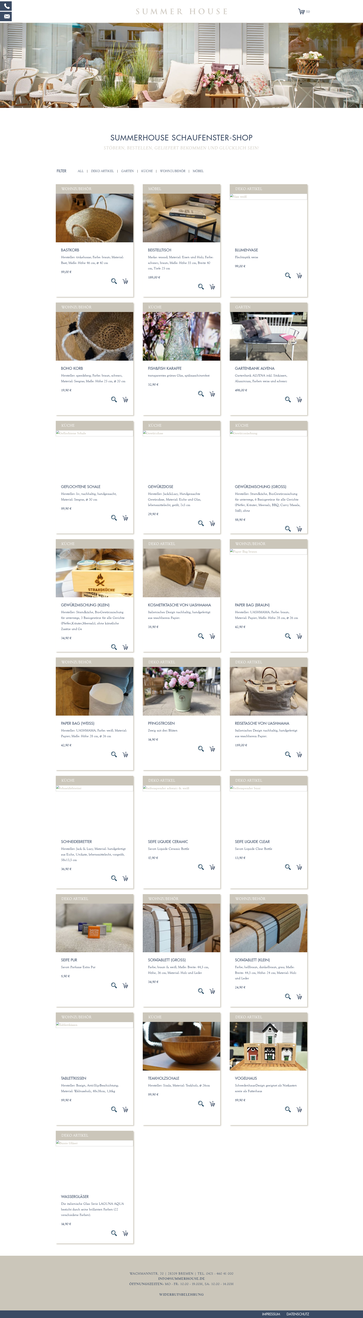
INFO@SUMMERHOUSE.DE (181, 1279)
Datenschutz (298, 1314)
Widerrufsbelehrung (181, 1294)
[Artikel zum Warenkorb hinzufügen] (122, 281)
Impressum (271, 1314)
